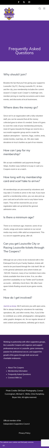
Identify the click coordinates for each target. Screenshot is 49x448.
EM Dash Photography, (27, 391)
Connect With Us (15, 378)
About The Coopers (16, 368)
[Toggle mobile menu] (44, 8)
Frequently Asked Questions (19, 374)
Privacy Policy (24, 433)
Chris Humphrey (37, 394)
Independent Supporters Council (16, 424)
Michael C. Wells (23, 394)
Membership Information (17, 371)
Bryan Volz (16, 397)
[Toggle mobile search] (40, 8)
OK (4, 446)
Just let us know (9, 306)
